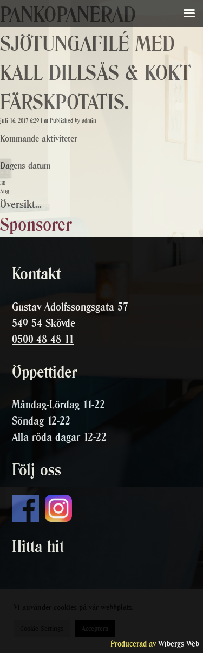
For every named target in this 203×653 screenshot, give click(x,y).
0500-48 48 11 (43, 339)
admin (89, 120)
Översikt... (21, 204)
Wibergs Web (178, 643)
